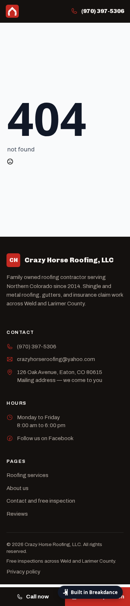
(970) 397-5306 (36, 346)
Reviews (17, 514)
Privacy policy (23, 572)
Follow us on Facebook (45, 438)
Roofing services (27, 475)
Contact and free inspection (40, 501)
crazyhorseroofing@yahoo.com (56, 359)
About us (17, 488)
